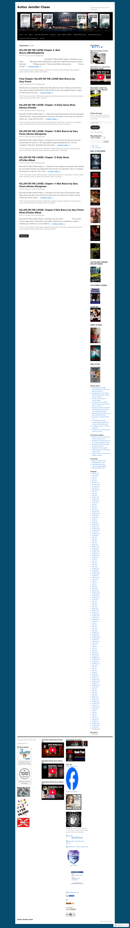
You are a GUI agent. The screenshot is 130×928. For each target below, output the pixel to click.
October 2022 (95, 488)
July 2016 (94, 601)
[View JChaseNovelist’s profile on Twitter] (95, 47)
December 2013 (96, 657)
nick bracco (76, 70)
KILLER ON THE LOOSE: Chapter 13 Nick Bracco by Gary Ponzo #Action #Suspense (48, 132)
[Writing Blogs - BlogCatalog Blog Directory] (77, 843)
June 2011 (94, 712)
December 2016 (96, 592)
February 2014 (95, 654)
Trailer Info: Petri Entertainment (29, 38)
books (61, 148)
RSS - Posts (95, 145)
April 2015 (94, 628)
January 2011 (95, 721)
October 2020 (95, 515)
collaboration (48, 96)
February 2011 (95, 719)
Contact (42, 38)
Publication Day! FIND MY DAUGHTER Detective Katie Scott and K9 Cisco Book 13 (100, 389)
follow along (57, 96)
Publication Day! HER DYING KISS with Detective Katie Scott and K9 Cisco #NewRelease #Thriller (101, 409)
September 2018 (96, 555)
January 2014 (95, 656)
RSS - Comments (96, 147)
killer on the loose (32, 124)
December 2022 (96, 484)
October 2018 (95, 553)
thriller (31, 71)
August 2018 (95, 557)
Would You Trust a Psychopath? (99, 448)
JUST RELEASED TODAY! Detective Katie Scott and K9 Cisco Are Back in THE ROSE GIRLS (100, 422)
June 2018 (94, 561)
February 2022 (95, 497)
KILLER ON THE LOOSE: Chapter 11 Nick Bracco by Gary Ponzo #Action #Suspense (48, 185)
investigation (77, 122)
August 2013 (95, 665)
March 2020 (95, 522)
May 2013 (94, 670)
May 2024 (94, 477)
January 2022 (95, 499)
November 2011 (96, 703)
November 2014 (96, 637)
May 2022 (94, 493)
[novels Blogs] (70, 903)
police (44, 124)
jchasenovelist (39, 55)
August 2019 (95, 535)
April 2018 (94, 564)
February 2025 (95, 473)
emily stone (48, 70)
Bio (26, 34)
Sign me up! (95, 127)
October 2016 (95, 595)
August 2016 (95, 599)
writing (73, 878)
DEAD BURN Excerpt (94, 34)
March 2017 (95, 588)
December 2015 (96, 614)
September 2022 (96, 490)
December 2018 (96, 550)
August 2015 (95, 621)
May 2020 (94, 521)
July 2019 (94, 537)
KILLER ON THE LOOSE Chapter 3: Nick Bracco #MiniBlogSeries (39, 51)
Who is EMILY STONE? (65, 34)
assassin (41, 70)
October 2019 (95, 532)
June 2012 (94, 690)
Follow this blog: (96, 113)
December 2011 (96, 701)
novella (21, 71)
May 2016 (94, 605)
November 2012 (96, 681)
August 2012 (95, 687)
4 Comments (51, 202)
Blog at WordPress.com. (107, 921)
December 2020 (96, 511)
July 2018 (94, 559)
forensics (77, 878)
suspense (26, 71)
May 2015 (94, 626)
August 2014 (95, 643)
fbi (52, 70)
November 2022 (96, 486)
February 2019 (95, 546)
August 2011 (95, 709)
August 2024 (95, 475)
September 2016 (96, 597)
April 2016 (94, 606)
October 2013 (95, 661)
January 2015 (95, 634)
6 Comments (52, 229)
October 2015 (95, 617)
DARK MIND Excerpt (80, 34)
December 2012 (96, 679)
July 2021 (94, 504)
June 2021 (94, 506)
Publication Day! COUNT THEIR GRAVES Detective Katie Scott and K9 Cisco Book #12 (100, 394)
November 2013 (96, 659)
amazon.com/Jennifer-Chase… (99, 460)
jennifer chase (72, 96)
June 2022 (94, 491)
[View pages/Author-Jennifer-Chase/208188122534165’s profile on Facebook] (93, 47)
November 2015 (96, 615)
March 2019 (95, 544)
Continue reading (34, 66)
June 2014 (94, 646)
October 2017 (95, 575)
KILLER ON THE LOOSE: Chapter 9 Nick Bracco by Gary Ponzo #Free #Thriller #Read (51, 211)
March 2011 (95, 718)
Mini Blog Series (29, 70)
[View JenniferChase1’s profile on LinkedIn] (99, 47)
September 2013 (96, 663)
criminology (74, 879)
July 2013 (94, 667)
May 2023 (94, 480)
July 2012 (94, 688)
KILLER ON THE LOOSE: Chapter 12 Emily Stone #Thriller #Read (44, 158)
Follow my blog (77, 882)
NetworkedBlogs (75, 872)
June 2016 (94, 603)
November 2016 (96, 594)
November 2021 (96, 501)
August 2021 (95, 502)
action (42, 96)
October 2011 (95, 705)
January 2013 (95, 678)
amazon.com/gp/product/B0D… (99, 466)
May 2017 (94, 584)
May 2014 (94, 648)
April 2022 (94, 495)
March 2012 (95, 696)
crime (26, 227)
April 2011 (94, 716)
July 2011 (94, 710)
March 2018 (95, 566)
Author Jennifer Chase (33, 7)
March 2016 (95, 608)
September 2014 (96, 641)
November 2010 (96, 725)
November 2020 (96, 513)
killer (61, 70)
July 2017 (94, 581)
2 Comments (66, 124)
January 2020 (95, 526)
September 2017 (96, 577)
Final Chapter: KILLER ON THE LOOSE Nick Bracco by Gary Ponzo (47, 80)
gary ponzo (57, 70)
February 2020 (95, 524)
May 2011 (94, 714)
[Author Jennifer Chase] (72, 790)
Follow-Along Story (30, 96)
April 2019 (94, 542)
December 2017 (96, 572)
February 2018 (95, 568)
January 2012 (95, 699)
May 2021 (94, 508)
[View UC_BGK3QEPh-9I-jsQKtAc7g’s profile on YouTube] (102, 47)
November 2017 (96, 574)
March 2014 (95, 652)
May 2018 (94, 563)
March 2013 (95, 674)
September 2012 (96, 685)
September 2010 (96, 729)
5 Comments (58, 176)
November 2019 (96, 530)
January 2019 (95, 548)
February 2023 (95, 482)
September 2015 (96, 619)
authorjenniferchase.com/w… (99, 462)
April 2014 (94, 650)
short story (27, 98)
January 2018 (95, 570)
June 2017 (94, 583)
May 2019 (94, 541)
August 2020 (95, 517)
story (42, 176)
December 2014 (96, 636)
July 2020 (94, 519)
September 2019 (96, 533)
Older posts (24, 236)
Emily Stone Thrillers (30, 122)
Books (31, 34)
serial (36, 229)
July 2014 (94, 645)
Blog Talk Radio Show (41, 34)
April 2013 (94, 672)
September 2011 (96, 707)
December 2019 (96, 528)
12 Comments (43, 71)
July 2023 (94, 479)
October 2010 (95, 727)
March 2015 (95, 630)
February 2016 (95, 610)
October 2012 (95, 683)
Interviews (53, 34)
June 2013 (94, 668)
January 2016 (95, 612)
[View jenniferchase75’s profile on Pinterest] (97, 47)
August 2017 (95, 579)
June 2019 (94, 539)
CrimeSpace (69, 828)
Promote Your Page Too (72, 791)
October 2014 (95, 639)
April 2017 (94, 586)
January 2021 (95, 510)
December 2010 (96, 723)
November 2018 (96, 552)
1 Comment (44, 98)
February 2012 (95, 698)
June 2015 (94, 625)
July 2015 (94, 623)
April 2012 (94, 694)
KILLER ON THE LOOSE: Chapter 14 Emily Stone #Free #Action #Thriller (47, 106)
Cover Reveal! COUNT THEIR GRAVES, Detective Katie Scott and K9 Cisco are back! (100, 404)
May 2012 (94, 692)
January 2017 (95, 590)
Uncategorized (52, 122)
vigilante (36, 71)
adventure (54, 201)
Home (21, 34)
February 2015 (95, 632)
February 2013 (95, 676)
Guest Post (39, 148)
